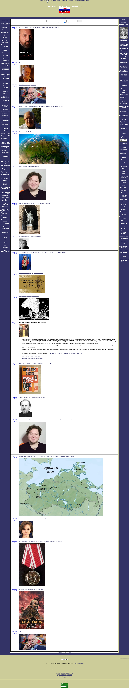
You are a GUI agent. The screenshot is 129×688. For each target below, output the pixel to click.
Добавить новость (124, 658)
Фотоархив (5, 247)
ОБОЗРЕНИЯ (5, 65)
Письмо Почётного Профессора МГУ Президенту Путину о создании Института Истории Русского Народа (46, 456)
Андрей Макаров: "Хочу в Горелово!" (29, 296)
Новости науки (124, 250)
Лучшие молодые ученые (123, 146)
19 (69, 652)
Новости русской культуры (5, 24)
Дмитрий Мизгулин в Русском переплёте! (30, 236)
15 (63, 652)
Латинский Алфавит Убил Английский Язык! (31, 166)
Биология (123, 119)
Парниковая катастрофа (123, 67)
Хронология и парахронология (5, 143)
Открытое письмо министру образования (124, 108)
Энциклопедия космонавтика (124, 45)
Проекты (123, 209)
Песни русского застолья (124, 177)
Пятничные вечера (5, 184)
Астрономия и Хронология (5, 147)
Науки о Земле (124, 121)
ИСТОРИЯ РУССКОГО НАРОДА (31, 356)
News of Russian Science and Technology (124, 55)
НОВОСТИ (123, 241)
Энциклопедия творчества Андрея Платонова (64, 675)
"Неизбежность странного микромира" (124, 96)
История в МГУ (5, 136)
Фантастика (5, 232)
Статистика (71, 669)
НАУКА (123, 19)
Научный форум (5, 165)
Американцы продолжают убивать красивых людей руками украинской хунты (39, 518)
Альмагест (5, 150)
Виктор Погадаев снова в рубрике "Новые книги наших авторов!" (36, 363)
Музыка (5, 102)
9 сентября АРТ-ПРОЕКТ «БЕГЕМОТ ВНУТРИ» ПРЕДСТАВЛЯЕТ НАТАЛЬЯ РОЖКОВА (42, 252)
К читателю (5, 27)
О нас (51, 0)
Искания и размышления (5, 43)
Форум (5, 235)
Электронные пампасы (5, 229)
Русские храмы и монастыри (5, 112)
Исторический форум (5, 175)
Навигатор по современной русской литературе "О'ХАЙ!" (64, 673)
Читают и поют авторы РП (124, 165)
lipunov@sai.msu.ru (79, 663)
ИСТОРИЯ (5, 128)
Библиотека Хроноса (123, 156)
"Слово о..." (5, 72)
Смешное (123, 182)
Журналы (123, 214)
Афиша (5, 93)
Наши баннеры (124, 238)
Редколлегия (123, 187)
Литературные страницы (64, 671)
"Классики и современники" (5, 68)
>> (72, 652)
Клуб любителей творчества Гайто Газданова (5, 194)
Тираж (124, 201)
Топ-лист (76, 0)
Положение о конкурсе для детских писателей (31, 273)
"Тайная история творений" (5, 75)
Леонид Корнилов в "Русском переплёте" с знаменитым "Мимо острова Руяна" (39, 27)
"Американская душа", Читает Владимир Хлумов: (32, 397)
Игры (123, 173)
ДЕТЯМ (5, 226)
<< (56, 652)
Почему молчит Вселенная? (124, 63)
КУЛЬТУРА (5, 91)
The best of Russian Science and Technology (124, 260)
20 (70, 652)
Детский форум (5, 178)
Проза (5, 35)
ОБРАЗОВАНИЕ (123, 103)
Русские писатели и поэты (123, 217)
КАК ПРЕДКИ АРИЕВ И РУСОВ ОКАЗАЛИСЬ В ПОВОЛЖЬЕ (65, 353)
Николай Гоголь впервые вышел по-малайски (31, 589)
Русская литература (124, 136)
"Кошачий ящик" (5, 81)
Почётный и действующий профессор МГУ (33, 358)
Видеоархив (5, 115)
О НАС (123, 185)
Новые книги (5, 53)
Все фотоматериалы (5, 251)
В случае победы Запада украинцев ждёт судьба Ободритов (34, 203)
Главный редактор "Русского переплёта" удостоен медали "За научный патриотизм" (40, 541)
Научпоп (123, 160)
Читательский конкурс (5, 220)
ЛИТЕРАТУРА (5, 20)
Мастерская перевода (5, 203)
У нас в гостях (5, 55)
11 (58, 652)
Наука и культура (123, 80)
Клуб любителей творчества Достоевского (5, 189)
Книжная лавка (64, 0)
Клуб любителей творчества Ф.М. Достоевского (64, 674)
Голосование (71, 0)
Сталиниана (5, 156)
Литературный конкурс (5, 216)
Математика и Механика (124, 125)
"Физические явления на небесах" (123, 87)
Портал (41, 0)
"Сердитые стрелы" (5, 88)
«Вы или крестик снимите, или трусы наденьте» (31, 631)
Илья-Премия (5, 223)
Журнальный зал (5, 63)
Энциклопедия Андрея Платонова (5, 199)
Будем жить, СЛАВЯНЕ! (25, 131)
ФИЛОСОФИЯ (5, 118)
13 (60, 652)
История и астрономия (123, 75)
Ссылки (68, 669)
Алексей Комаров (66, 681)
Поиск (123, 206)
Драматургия (5, 40)
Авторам (123, 190)
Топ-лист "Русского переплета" (124, 232)
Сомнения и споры (5, 49)
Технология (124, 128)
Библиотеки (123, 223)
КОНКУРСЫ (5, 206)
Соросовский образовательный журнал (123, 115)
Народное (123, 180)
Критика (5, 46)
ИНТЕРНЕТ (123, 228)
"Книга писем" (5, 78)
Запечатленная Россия (5, 153)
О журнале (124, 192)
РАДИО (123, 162)
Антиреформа (124, 111)
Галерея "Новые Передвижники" (64, 676)
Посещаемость (124, 211)
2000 (5, 242)
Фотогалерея (5, 100)
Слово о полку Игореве (5, 139)
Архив (65, 669)
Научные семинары (123, 59)
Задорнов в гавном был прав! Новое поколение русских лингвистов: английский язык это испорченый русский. (48, 419)
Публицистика (5, 32)
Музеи (123, 171)
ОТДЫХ (124, 168)
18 (68, 652)
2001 (5, 240)
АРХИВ (5, 237)
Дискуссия (86, 0)
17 (66, 652)
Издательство (5, 58)
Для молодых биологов (123, 150)
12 (59, 652)
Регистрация (81, 0)
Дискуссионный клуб (5, 162)
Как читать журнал (124, 196)
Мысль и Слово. (23, 62)
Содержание (46, 0)
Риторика (5, 109)
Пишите (54, 0)
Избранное (124, 220)
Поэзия (5, 37)
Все (124, 243)
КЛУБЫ (5, 180)
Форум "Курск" (5, 172)
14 (62, 652)
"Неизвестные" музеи (5, 106)
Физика (124, 130)
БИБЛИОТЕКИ (123, 153)
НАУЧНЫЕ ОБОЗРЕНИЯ (124, 82)
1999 (5, 245)
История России (5, 133)
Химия (124, 133)
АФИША (64, 18)
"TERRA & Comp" (124, 91)
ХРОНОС (5, 130)
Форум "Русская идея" (5, 168)
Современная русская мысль (5, 121)
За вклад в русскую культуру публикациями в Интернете (5, 211)
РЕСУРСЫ (123, 204)
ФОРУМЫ (5, 159)
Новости (58, 0)
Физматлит (124, 50)
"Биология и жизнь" (123, 100)
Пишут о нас (123, 199)
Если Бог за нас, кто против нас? (27, 85)
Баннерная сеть (124, 236)
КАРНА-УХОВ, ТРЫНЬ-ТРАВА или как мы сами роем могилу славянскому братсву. (41, 106)
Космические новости (123, 41)
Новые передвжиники (5, 97)
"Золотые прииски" (5, 84)
